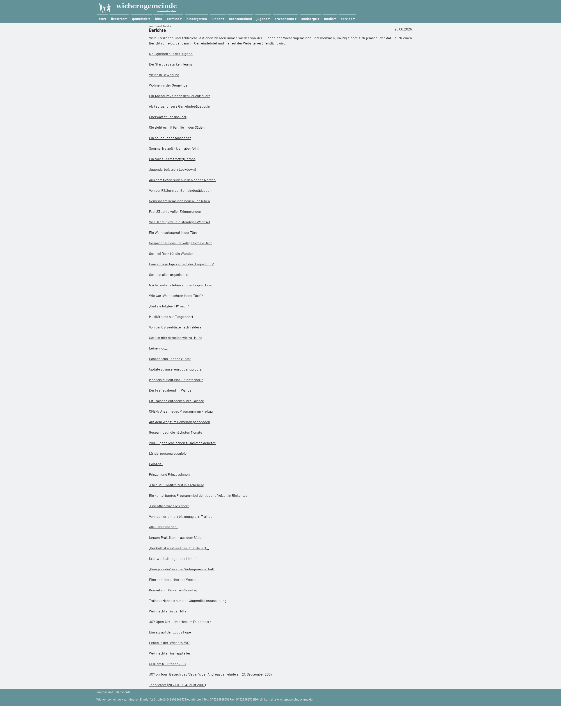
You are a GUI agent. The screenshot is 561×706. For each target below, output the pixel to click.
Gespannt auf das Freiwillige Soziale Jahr (180, 243)
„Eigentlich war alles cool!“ (169, 506)
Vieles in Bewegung (164, 75)
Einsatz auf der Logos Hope (170, 632)
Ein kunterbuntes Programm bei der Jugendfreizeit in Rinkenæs (198, 495)
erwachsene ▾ (285, 18)
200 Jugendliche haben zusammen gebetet (182, 443)
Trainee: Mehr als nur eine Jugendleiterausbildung (187, 600)
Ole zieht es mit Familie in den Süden (177, 127)
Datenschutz (122, 692)
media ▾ (330, 18)
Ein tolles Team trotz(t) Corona (172, 159)
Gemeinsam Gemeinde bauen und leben (179, 201)
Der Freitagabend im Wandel (170, 390)
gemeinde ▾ (141, 18)
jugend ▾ (263, 18)
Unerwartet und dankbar (167, 117)
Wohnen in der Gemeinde (168, 85)
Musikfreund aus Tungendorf (171, 316)
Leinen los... (158, 348)
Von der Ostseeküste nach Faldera (175, 327)
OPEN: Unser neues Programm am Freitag (181, 411)
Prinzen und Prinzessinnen (169, 474)
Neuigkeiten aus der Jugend (171, 53)
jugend (159, 26)
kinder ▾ (218, 18)
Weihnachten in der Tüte (167, 611)
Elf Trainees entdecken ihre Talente (176, 401)
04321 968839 (219, 699)
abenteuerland (240, 18)
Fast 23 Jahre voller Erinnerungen (175, 211)
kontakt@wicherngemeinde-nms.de (288, 699)
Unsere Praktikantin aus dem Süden (176, 537)
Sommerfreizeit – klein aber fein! (174, 148)
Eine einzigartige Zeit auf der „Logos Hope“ (181, 264)
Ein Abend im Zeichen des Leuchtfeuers (179, 96)
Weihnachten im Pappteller (169, 653)
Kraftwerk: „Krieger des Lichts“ (172, 558)
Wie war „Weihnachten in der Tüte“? (176, 295)
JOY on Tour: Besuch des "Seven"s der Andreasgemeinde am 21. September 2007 (210, 674)
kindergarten (196, 18)
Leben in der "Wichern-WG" (169, 642)
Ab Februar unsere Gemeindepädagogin (179, 106)
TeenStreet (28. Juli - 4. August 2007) (177, 685)
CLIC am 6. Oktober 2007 (167, 664)
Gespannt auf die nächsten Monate (175, 432)
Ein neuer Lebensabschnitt (170, 138)
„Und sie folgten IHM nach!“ (169, 306)
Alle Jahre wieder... (163, 527)
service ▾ (348, 18)
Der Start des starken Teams (170, 64)
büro (158, 18)
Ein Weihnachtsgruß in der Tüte (173, 232)
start (102, 18)
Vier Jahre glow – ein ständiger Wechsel (179, 222)
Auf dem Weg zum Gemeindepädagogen (179, 422)
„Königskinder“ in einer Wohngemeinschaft (182, 569)
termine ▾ (174, 18)
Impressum (104, 692)
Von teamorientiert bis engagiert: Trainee (181, 516)
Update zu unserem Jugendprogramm (178, 369)
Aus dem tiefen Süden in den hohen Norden (182, 180)
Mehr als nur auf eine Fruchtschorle (176, 380)
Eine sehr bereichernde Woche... (174, 579)
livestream (119, 18)
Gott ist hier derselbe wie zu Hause (175, 337)
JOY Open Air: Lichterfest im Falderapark (180, 621)
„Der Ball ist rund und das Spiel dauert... (179, 548)
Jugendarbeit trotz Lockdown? (172, 169)
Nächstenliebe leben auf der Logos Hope (180, 285)
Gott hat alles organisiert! (168, 274)
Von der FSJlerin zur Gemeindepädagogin (180, 190)
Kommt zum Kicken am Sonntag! (173, 590)
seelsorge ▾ (310, 18)
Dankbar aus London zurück (170, 359)
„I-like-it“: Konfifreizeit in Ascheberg (176, 485)
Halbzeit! (156, 464)
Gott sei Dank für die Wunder (171, 253)
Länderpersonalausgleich (168, 453)
